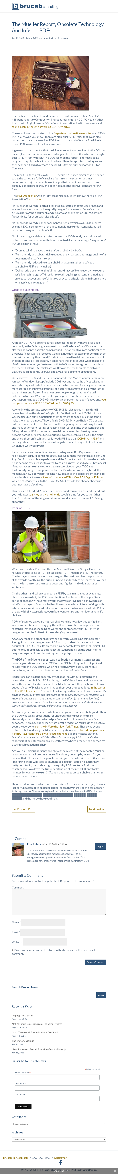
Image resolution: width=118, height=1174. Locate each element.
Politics (52, 38)
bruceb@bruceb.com (15, 1157)
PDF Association (27, 195)
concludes (35, 199)
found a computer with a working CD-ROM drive (41, 126)
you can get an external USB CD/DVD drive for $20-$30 (59, 401)
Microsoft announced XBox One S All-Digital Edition (72, 477)
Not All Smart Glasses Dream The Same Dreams (37, 1023)
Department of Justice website (72, 133)
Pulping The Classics (22, 1015)
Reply (100, 846)
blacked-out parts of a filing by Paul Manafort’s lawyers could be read (58, 731)
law (40, 38)
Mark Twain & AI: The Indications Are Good (35, 1032)
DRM (35, 38)
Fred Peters (34, 843)
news (45, 38)
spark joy (34, 494)
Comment (18, 887)
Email (16, 932)
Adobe (29, 38)
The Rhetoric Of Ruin (23, 1040)
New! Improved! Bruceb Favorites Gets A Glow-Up (39, 1049)
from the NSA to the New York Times (56, 726)
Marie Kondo (52, 494)
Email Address (23, 1072)
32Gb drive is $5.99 (87, 438)
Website (17, 942)
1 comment (63, 38)
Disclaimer (60, 1157)
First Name (20, 1083)
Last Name (20, 1094)
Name (16, 922)
